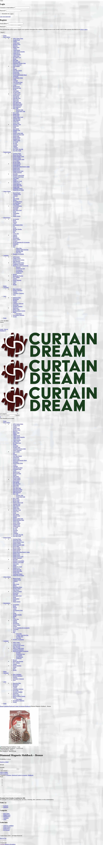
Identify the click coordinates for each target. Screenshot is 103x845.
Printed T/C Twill (17, 181)
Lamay (14, 79)
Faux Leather (16, 66)
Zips (14, 246)
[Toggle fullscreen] (2, 840)
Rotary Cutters (16, 239)
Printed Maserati (17, 184)
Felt (14, 67)
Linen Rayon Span (17, 82)
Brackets (18, 267)
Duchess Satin (16, 62)
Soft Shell (15, 209)
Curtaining (6, 706)
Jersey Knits (16, 198)
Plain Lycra (16, 101)
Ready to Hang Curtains (19, 310)
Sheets (14, 312)
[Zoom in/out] (0, 840)
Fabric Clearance (17, 64)
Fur (14, 197)
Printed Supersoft (17, 172)
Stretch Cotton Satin (18, 133)
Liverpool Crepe (17, 83)
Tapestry (15, 292)
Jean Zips (18, 252)
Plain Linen (16, 99)
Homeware (16, 308)
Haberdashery (6, 816)
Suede (14, 211)
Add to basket (4, 770)
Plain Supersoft (17, 107)
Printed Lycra (16, 182)
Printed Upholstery (17, 290)
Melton (14, 200)
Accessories (16, 219)
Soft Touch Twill (17, 210)
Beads (14, 220)
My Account (6, 830)
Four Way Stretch (17, 70)
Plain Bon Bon (16, 98)
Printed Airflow (17, 163)
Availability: (3, 759)
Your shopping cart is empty (7, 418)
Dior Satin (15, 60)
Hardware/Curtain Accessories (20, 265)
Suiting (14, 179)
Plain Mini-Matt (17, 102)
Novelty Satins (16, 92)
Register (3, 32)
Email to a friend (4, 762)
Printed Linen (16, 168)
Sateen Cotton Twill (18, 117)
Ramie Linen (16, 114)
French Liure (16, 73)
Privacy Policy (7, 827)
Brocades (15, 174)
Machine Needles (17, 229)
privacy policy (83, 29)
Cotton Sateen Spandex (19, 51)
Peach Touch (16, 95)
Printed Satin (16, 187)
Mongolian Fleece (17, 201)
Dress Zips (19, 248)
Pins (14, 232)
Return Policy (6, 828)
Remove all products (10, 844)
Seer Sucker (16, 128)
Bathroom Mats (17, 297)
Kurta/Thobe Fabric (18, 78)
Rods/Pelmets (19, 271)
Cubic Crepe (16, 56)
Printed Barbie (16, 165)
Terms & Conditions (8, 825)
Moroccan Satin (17, 88)
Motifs (14, 230)
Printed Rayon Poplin (18, 190)
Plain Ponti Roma (17, 105)
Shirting (15, 131)
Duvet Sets (15, 305)
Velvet (14, 214)
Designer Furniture (17, 306)
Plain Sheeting (16, 261)
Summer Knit (16, 139)
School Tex (16, 121)
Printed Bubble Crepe (18, 156)
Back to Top (3, 838)
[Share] (4, 840)
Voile (14, 283)
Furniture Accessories (18, 254)
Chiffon (15, 48)
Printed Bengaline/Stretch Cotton (21, 166)
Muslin (14, 89)
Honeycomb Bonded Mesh (20, 75)
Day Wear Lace (17, 57)
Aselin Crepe (16, 43)
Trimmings (15, 244)
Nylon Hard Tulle (20, 111)
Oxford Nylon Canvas (18, 260)
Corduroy (15, 195)
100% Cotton (16, 257)
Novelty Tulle (19, 110)
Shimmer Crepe (17, 124)
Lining (14, 85)
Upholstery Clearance (18, 293)
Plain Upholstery (17, 289)
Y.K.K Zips (16, 233)
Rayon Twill (16, 115)
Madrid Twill (16, 86)
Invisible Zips (19, 251)
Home (1, 706)
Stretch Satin (16, 136)
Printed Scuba (16, 169)
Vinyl (14, 294)
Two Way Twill (17, 150)
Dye (14, 226)
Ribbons (15, 236)
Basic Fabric (6, 813)
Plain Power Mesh (17, 104)
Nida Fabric (16, 91)
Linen (4, 819)
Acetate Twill (16, 40)
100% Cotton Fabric (18, 38)
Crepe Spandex (17, 54)
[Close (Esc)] (5, 840)
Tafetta (14, 281)
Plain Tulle (15, 108)
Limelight (15, 80)
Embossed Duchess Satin (19, 63)
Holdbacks (19, 273)
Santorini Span (16, 118)
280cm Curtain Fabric (18, 262)
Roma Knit (16, 207)
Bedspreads (16, 299)
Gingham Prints (17, 153)
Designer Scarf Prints (18, 177)
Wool (14, 245)
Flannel (15, 69)
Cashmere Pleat (17, 194)
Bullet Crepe (16, 47)
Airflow (15, 41)
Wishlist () (3, 330)
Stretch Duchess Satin (18, 134)
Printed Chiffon (17, 158)
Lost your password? (5, 16)
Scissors (15, 241)
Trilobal (15, 146)
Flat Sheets (19, 313)
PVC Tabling (16, 277)
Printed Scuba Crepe (18, 171)
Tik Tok (15, 143)
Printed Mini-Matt (17, 185)
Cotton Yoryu (16, 53)
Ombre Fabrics (16, 94)
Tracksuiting (16, 213)
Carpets (15, 302)
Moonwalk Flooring (18, 276)
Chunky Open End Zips (22, 249)
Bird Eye (15, 46)
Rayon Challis (16, 162)
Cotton (14, 223)
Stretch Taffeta (16, 137)
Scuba (14, 127)
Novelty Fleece (17, 203)
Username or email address (7, 7)
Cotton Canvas (16, 258)
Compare (2, 844)
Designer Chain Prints (18, 175)
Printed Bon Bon (17, 155)
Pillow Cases (16, 309)
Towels (15, 316)
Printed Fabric (6, 815)
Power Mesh (16, 161)
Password (3, 10)
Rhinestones (16, 238)
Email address (4, 23)
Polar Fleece (16, 204)
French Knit (16, 72)
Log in (11, 13)
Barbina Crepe (16, 44)
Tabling (15, 278)
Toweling (15, 145)
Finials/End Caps (20, 268)
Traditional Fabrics (17, 188)
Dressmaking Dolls (18, 225)
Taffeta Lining (16, 140)
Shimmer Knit (16, 130)
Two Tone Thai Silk (18, 149)
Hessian (15, 274)
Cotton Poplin (16, 50)
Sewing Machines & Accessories (21, 242)
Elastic (14, 227)
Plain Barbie (16, 96)
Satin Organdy (16, 120)
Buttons (15, 222)
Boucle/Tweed (16, 193)
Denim (14, 59)
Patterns (15, 235)
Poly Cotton (16, 112)
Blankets (15, 300)
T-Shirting (15, 147)
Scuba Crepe (16, 123)
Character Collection (18, 303)
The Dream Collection (18, 315)
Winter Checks (16, 216)
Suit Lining (16, 178)
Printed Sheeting (17, 280)
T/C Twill (15, 142)
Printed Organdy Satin (18, 159)
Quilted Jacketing (17, 206)
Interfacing (15, 76)
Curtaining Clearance (18, 264)
